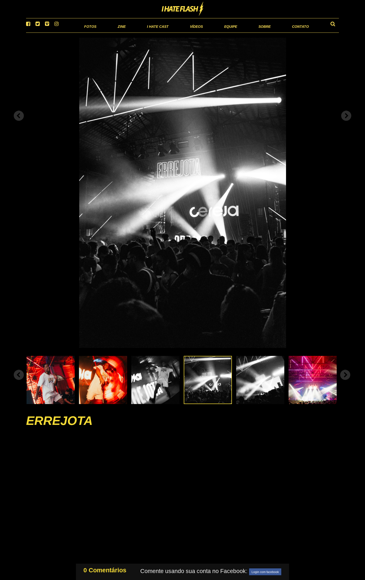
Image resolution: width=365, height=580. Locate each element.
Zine (89, 32)
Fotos (55, 32)
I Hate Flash (183, 9)
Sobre (254, 32)
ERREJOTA (59, 427)
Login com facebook (265, 571)
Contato (296, 32)
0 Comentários (104, 569)
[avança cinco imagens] (19, 381)
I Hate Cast (131, 32)
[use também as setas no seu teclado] (19, 122)
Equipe (216, 32)
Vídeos (177, 32)
